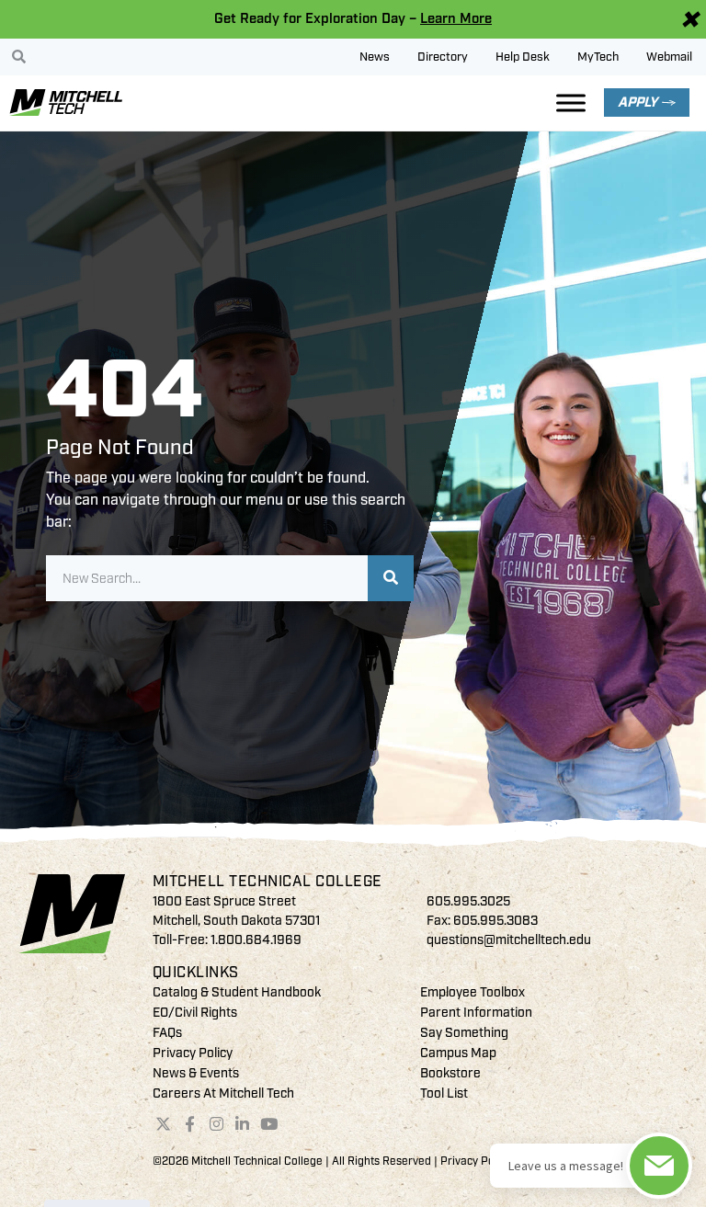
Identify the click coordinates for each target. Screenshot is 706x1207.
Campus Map (458, 1053)
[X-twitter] (164, 1124)
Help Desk (522, 57)
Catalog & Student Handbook (237, 992)
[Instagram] (216, 1124)
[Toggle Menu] (571, 102)
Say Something (464, 1033)
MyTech (598, 57)
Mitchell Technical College (267, 881)
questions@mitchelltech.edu (509, 940)
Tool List (444, 1093)
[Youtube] (269, 1124)
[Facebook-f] (189, 1124)
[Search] (391, 578)
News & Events (196, 1073)
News (374, 57)
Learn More (456, 19)
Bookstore (450, 1073)
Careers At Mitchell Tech (223, 1093)
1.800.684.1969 (256, 940)
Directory (442, 57)
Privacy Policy (193, 1053)
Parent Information (476, 1012)
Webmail (669, 57)
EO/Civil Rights (195, 1012)
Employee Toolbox (472, 992)
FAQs (167, 1033)
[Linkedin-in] (243, 1124)
